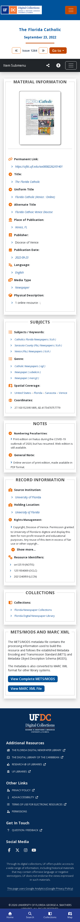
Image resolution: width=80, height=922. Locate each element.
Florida (38, 393)
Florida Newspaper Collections (33, 610)
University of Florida (28, 497)
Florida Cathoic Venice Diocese (34, 212)
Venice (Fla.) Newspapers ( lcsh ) (32, 351)
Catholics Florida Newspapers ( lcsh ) (35, 339)
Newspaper (22, 287)
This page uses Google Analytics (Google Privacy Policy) (40, 888)
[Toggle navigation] (71, 10)
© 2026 (40, 906)
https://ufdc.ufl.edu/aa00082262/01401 (39, 166)
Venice (63, 393)
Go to (56, 50)
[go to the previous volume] (16, 50)
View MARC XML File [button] (26, 688)
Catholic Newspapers (30, 366)
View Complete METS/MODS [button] (33, 679)
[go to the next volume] (43, 50)
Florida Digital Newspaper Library (35, 616)
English (19, 272)
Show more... (26, 549)
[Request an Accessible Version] (59, 65)
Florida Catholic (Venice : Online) (35, 197)
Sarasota (50, 393)
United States (23, 393)
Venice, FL (21, 227)
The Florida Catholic (27, 182)
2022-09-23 (21, 257)
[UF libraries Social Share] (48, 65)
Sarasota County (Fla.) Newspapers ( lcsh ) (38, 345)
